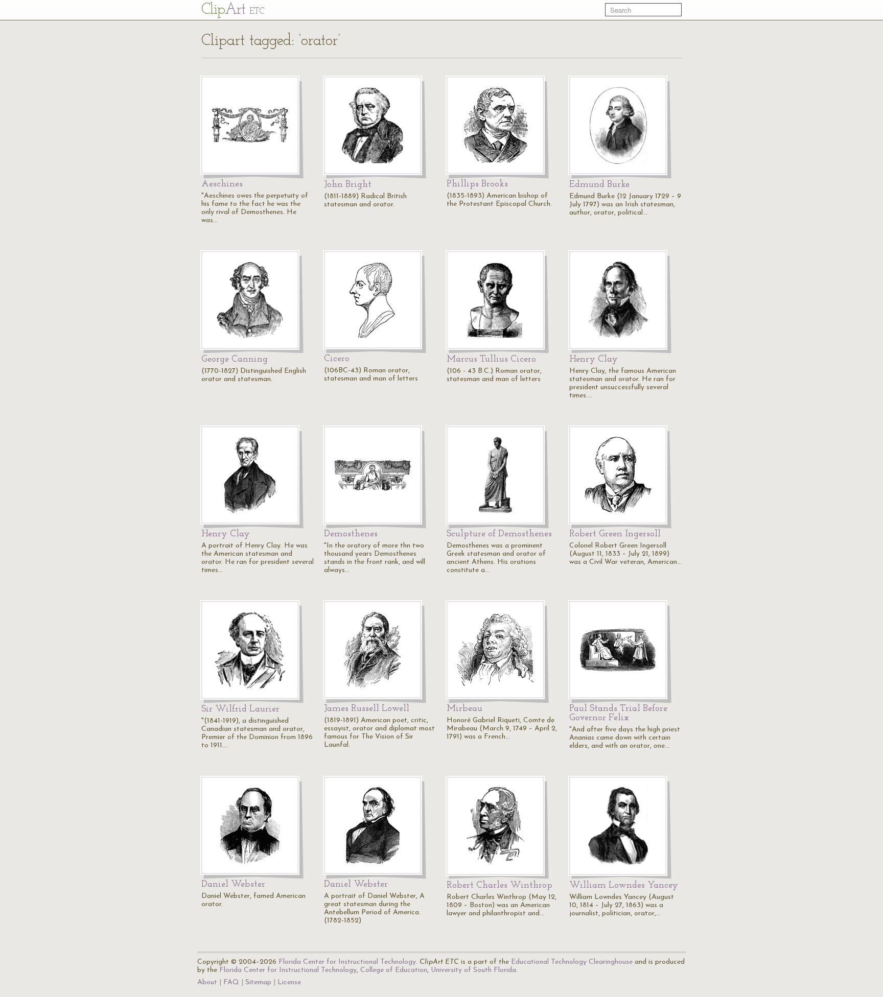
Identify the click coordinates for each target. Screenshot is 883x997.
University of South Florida (473, 970)
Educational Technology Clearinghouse (572, 962)
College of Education (393, 970)
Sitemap (258, 982)
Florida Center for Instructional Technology (347, 962)
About (207, 982)
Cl (232, 10)
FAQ (231, 982)
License (289, 982)
